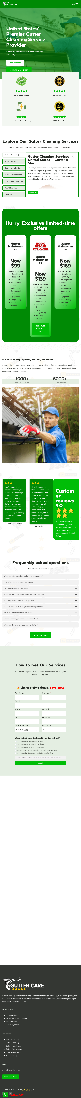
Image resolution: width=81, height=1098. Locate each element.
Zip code (46, 717)
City (17, 717)
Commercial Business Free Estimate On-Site (35, 753)
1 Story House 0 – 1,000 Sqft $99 (30, 741)
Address (19, 709)
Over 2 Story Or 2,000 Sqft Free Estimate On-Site (37, 750)
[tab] (14, 155)
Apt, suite (46, 709)
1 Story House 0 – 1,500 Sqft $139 (30, 744)
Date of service (22, 725)
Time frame (48, 725)
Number (46, 693)
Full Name (20, 693)
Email (18, 701)
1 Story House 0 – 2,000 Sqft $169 (30, 747)
